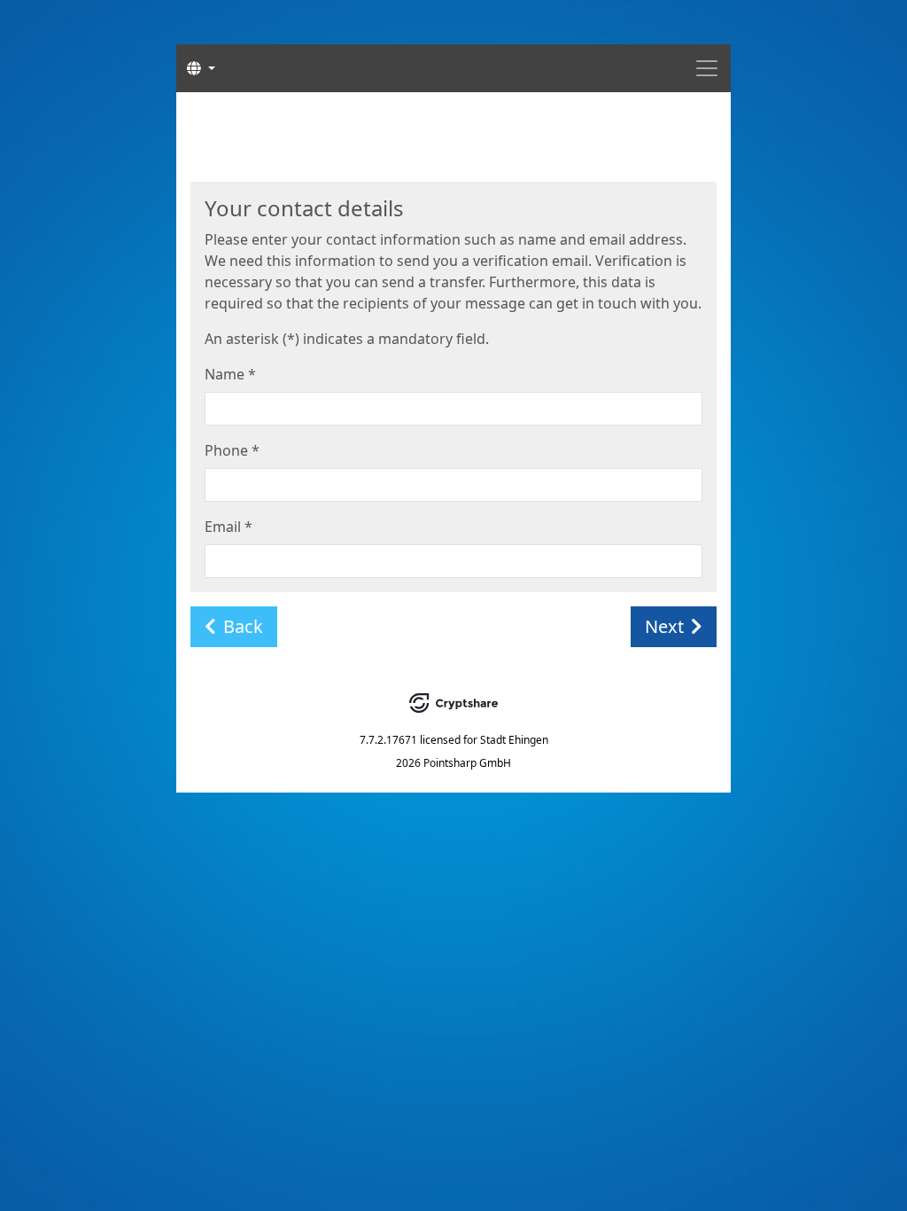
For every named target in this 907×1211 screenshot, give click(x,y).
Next (664, 626)
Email (228, 526)
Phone (232, 450)
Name (230, 374)
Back (243, 626)
